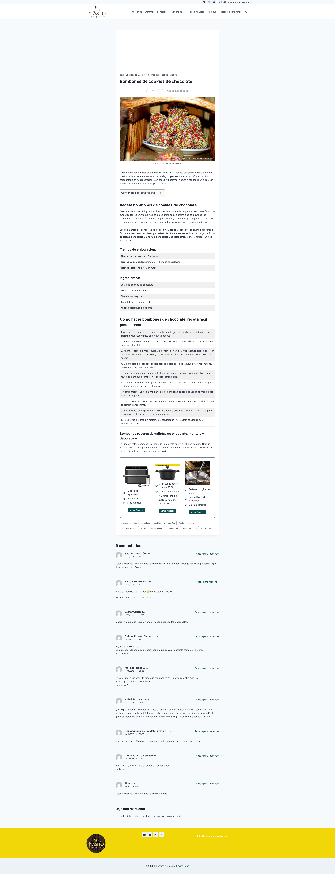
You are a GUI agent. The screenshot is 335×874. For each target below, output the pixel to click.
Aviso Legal (184, 866)
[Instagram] (209, 2)
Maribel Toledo (134, 667)
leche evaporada (128, 528)
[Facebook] (204, 2)
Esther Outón (133, 611)
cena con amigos (142, 523)
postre (142, 528)
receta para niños (189, 528)
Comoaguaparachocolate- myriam (145, 731)
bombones (126, 523)
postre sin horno (156, 528)
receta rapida (207, 528)
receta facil (172, 528)
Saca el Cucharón (135, 553)
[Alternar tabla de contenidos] (159, 193)
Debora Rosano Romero (139, 636)
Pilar (127, 783)
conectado (145, 816)
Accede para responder (207, 553)
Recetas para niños (231, 11)
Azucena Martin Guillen (139, 755)
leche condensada (187, 523)
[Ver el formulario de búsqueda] (246, 12)
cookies (157, 523)
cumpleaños (169, 523)
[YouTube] (214, 2)
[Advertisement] (167, 53)
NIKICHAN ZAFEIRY (136, 581)
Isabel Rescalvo (134, 699)
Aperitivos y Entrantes (143, 11)
